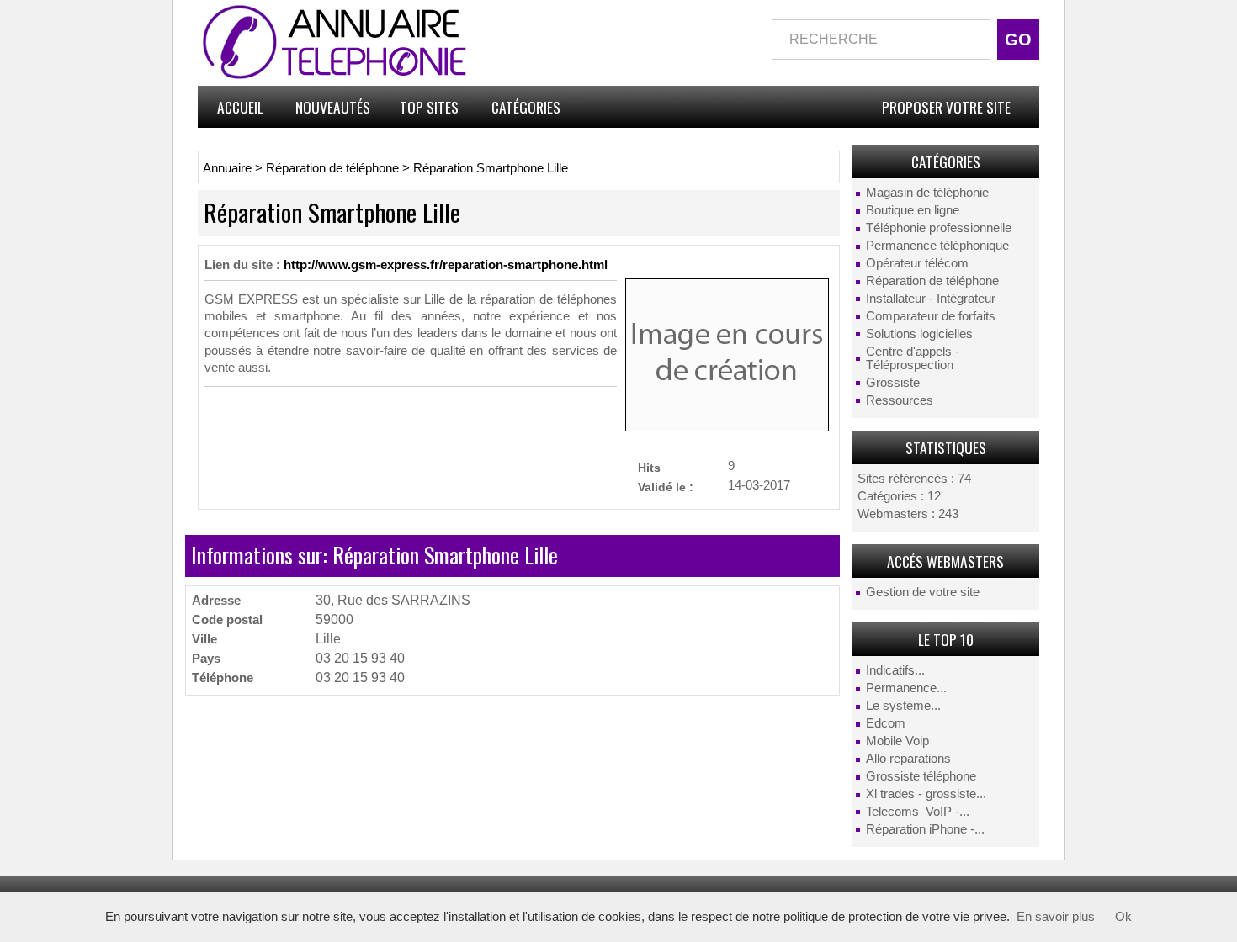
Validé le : (665, 486)
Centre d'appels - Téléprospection (912, 358)
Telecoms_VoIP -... (917, 811)
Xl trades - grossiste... (926, 794)
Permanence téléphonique (937, 245)
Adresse (216, 600)
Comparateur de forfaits (930, 316)
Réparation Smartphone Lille (490, 168)
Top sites (429, 107)
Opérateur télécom (917, 263)
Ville (204, 638)
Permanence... (906, 688)
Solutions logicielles (919, 334)
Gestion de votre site (923, 592)
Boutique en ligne (912, 210)
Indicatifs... (895, 670)
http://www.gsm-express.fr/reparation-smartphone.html (446, 265)
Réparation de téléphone (932, 281)
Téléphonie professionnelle (938, 228)
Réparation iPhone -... (925, 829)
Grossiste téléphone (921, 776)
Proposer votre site (946, 107)
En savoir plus (1056, 916)
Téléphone (222, 677)
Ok (1123, 916)
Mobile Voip (897, 741)
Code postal (227, 619)
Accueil (240, 107)
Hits (649, 467)
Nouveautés (332, 107)
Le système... (903, 705)
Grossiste (893, 382)
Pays (206, 658)
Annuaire (227, 168)
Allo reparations (908, 758)
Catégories (525, 107)
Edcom (885, 723)
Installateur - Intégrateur (930, 298)
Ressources (899, 400)
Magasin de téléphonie (927, 192)
